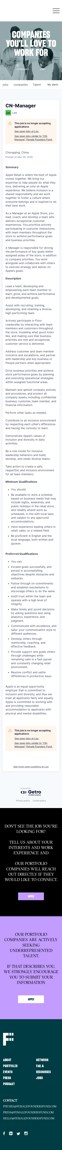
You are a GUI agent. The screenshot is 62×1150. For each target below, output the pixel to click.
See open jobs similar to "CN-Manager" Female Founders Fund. (33, 138)
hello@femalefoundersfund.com (28, 1118)
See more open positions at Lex (31, 766)
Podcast (9, 1084)
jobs (5, 84)
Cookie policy (39, 800)
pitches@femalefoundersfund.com (29, 1106)
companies (21, 84)
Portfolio (10, 1066)
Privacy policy (23, 800)
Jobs (39, 1078)
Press (7, 1078)
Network (42, 1060)
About (7, 1060)
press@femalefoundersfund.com (28, 1112)
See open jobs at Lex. (26, 131)
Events (8, 1072)
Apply (31, 896)
